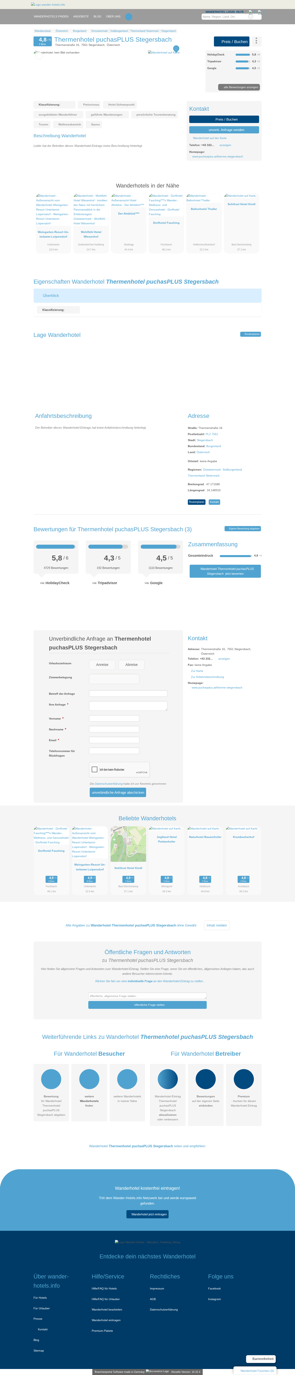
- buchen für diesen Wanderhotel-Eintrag (244, 1101)
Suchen (258, 16)
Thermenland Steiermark (204, 475)
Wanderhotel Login (219, 11)
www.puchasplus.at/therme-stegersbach (217, 156)
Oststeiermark (212, 469)
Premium (253, 189)
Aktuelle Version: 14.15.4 (185, 1371)
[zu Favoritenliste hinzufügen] (39, 55)
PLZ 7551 (212, 434)
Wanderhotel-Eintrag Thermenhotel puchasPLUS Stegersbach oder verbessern (168, 1108)
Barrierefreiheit (263, 1359)
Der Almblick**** (128, 213)
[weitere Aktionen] (257, 41)
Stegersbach (205, 440)
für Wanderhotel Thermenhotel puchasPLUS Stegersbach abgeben (51, 1105)
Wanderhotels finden (51, 16)
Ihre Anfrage (57, 704)
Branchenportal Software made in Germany (118, 1371)
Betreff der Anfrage (62, 693)
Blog (97, 16)
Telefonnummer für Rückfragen (62, 753)
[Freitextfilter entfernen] (250, 16)
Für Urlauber (42, 1308)
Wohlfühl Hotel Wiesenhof (91, 234)
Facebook (214, 1288)
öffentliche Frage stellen (149, 1004)
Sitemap (39, 1350)
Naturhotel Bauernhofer (205, 837)
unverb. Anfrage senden (226, 130)
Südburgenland (232, 469)
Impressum (157, 1288)
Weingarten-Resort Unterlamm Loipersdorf (53, 234)
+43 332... (207, 145)
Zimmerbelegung (60, 677)
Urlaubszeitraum (60, 663)
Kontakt (214, 501)
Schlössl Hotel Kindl (241, 204)
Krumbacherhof (243, 837)
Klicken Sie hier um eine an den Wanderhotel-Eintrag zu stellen (149, 981)
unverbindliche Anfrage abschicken (118, 792)
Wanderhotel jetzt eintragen (149, 1214)
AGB (153, 1299)
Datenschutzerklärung (109, 783)
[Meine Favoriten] (129, 16)
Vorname (55, 718)
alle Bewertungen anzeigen (240, 87)
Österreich (203, 452)
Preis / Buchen (234, 41)
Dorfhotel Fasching (166, 222)
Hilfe (240, 11)
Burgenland (213, 446)
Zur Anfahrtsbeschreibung (207, 676)
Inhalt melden (217, 925)
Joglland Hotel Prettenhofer (167, 839)
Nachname (56, 729)
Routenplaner (252, 334)
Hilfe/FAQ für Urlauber (106, 1299)
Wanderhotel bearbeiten (107, 1309)
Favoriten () (257, 1370)
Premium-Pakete (102, 1330)
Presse (38, 1318)
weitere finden (89, 1101)
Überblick (50, 295)
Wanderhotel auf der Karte (209, 138)
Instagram (214, 1299)
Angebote (81, 16)
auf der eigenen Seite (205, 1101)
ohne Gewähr (187, 925)
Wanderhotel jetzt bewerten (227, 571)
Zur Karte (197, 670)
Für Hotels (40, 1297)
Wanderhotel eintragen (106, 1320)
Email (53, 740)
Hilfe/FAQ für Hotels (104, 1288)
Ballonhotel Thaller (204, 209)
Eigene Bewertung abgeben (244, 528)
